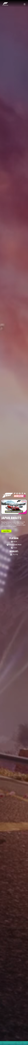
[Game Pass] (14, 545)
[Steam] (14, 548)
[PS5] (14, 554)
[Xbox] (14, 541)
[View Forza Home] (5, 4)
